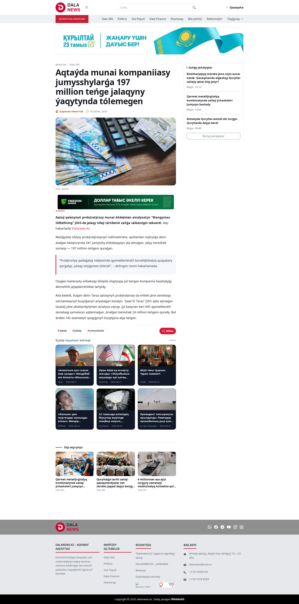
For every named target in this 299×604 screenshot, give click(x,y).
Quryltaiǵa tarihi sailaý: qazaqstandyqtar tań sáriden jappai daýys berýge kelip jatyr (115, 483)
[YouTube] (229, 527)
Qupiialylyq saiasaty (148, 576)
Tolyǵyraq (233, 19)
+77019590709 (198, 572)
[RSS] (241, 527)
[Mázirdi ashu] (86, 7)
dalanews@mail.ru (200, 564)
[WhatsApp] (209, 527)
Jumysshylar (96, 330)
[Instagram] (235, 527)
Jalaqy (78, 330)
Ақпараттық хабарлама (72, 18)
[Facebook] (216, 527)
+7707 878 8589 (199, 579)
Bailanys (141, 570)
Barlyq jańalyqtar (213, 136)
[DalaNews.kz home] (68, 7)
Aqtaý (63, 330)
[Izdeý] (194, 7)
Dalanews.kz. (81, 228)
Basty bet (61, 64)
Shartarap (177, 19)
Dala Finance (158, 19)
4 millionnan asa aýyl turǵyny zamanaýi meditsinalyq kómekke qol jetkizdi (156, 483)
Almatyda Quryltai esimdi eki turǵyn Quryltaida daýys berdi (212, 121)
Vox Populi (138, 19)
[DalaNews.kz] (67, 527)
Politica (122, 19)
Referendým (214, 19)
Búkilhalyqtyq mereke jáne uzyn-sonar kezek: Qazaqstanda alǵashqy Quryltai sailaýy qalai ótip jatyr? (213, 78)
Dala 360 (107, 19)
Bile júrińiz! (195, 19)
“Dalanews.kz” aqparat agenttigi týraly (155, 555)
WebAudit (177, 599)
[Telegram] (222, 527)
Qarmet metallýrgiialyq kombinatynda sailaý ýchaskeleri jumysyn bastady (71, 483)
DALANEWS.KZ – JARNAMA (152, 564)
